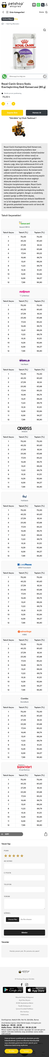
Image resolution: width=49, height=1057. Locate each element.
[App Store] (36, 990)
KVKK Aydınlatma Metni (24, 1003)
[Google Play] (13, 990)
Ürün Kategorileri (16, 12)
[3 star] (14, 856)
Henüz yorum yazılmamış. (13, 93)
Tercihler (12, 1051)
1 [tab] (24, 68)
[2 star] (10, 856)
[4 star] (18, 856)
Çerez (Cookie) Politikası (24, 1009)
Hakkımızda (24, 1015)
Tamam (26, 1051)
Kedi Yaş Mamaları (12, 24)
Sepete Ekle (12, 112)
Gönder (25, 932)
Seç (16, 18)
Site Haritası (24, 1012)
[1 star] (5, 856)
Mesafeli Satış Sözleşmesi (24, 997)
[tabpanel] (24, 50)
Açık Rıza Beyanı (24, 1000)
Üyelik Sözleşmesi (24, 1006)
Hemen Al (36, 112)
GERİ (7, 834)
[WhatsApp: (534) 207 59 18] (39, 5)
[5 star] (22, 856)
